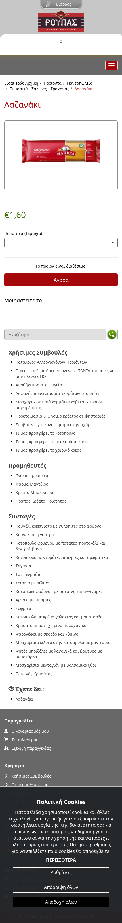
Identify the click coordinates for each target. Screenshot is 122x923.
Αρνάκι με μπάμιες (33, 600)
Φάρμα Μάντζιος (32, 484)
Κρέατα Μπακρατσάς (35, 492)
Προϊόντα (53, 83)
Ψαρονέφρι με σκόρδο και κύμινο (47, 634)
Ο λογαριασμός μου (30, 731)
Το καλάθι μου (25, 739)
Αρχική (31, 83)
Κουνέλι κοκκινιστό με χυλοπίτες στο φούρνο (58, 526)
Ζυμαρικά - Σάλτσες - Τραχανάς (39, 88)
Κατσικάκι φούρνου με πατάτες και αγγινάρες (59, 591)
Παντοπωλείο (79, 83)
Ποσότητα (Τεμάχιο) (23, 233)
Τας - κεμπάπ (28, 574)
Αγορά (61, 279)
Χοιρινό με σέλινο (32, 583)
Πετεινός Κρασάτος (34, 673)
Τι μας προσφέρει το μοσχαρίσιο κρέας (52, 441)
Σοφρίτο (23, 608)
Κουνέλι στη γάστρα (35, 534)
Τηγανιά (23, 565)
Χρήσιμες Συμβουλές (31, 776)
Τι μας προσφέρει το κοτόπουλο (45, 433)
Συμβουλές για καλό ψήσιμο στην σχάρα (54, 424)
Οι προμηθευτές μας (31, 784)
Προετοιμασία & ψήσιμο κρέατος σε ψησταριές (60, 416)
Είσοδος (63, 4)
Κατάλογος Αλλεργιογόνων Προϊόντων (51, 362)
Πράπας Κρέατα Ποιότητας (41, 501)
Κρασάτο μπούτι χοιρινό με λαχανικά (51, 625)
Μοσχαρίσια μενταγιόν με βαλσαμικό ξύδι (56, 665)
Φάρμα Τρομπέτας (33, 475)
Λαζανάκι (24, 699)
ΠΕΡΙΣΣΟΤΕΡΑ (61, 860)
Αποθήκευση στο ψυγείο (39, 384)
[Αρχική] (61, 20)
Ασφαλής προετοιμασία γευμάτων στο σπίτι (57, 393)
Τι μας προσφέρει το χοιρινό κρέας (48, 450)
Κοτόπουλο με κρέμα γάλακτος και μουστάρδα (59, 617)
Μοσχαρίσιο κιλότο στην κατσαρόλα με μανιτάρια (63, 642)
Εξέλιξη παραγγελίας (31, 748)
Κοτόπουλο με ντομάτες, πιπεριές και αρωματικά (62, 557)
